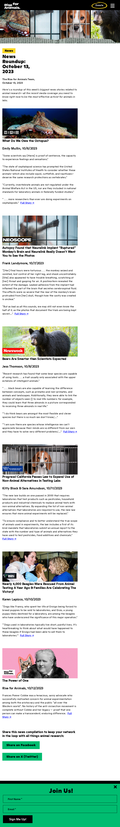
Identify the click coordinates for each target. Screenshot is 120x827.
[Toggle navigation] (112, 6)
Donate (99, 5)
